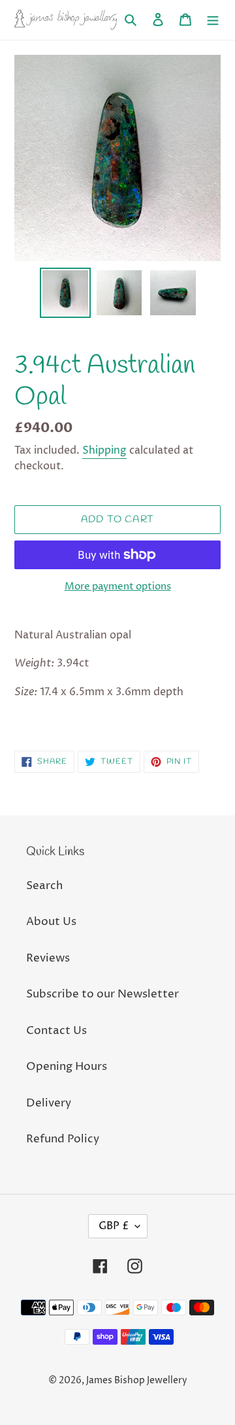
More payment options (118, 586)
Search (44, 886)
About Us (51, 922)
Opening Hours (66, 1066)
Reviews (48, 958)
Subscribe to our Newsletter (102, 994)
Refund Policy (62, 1139)
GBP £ (114, 1226)
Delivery (48, 1103)
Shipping (104, 450)
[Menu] (213, 20)
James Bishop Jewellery (136, 1380)
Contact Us (56, 1031)
